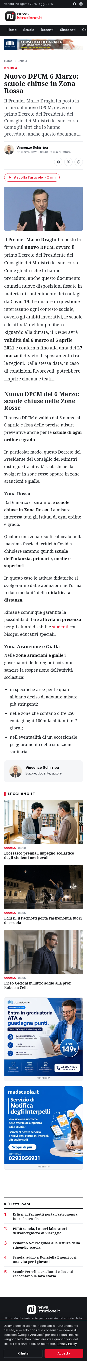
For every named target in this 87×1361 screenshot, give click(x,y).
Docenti (47, 30)
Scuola (28, 30)
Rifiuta (23, 1353)
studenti (60, 627)
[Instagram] (81, 4)
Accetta (64, 1353)
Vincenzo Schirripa (32, 147)
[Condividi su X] (68, 162)
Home (12, 30)
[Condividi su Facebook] (58, 162)
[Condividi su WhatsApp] (78, 162)
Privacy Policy (67, 1344)
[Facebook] (74, 4)
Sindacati (68, 30)
